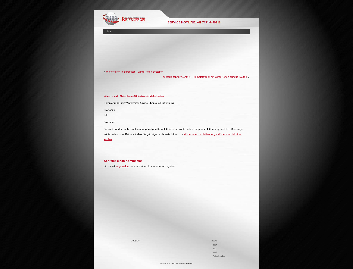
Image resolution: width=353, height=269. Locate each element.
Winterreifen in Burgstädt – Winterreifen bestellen (134, 71)
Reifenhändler (219, 256)
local (215, 252)
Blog (215, 244)
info (214, 248)
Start (109, 31)
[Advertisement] (176, 46)
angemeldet (122, 166)
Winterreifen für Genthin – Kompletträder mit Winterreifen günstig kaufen (205, 76)
